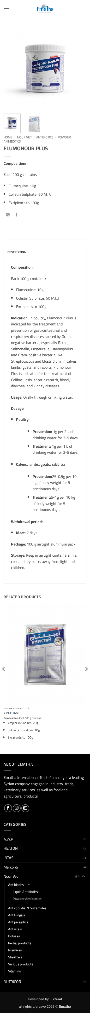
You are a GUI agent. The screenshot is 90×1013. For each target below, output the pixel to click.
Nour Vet (24, 137)
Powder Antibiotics (27, 898)
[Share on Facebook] (17, 215)
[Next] (78, 68)
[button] (6, 8)
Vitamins (14, 971)
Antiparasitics (18, 922)
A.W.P (8, 839)
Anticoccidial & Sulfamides (27, 908)
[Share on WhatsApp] (8, 215)
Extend (56, 999)
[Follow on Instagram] (17, 808)
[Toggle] (83, 876)
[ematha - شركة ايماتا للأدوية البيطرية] (45, 8)
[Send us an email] (25, 808)
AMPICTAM (11, 713)
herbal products (19, 943)
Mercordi (11, 867)
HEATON (11, 848)
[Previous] (11, 68)
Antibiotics (44, 137)
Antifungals (16, 915)
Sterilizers (15, 957)
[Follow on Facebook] (8, 808)
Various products (20, 964)
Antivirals (15, 929)
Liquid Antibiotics (25, 891)
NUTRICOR (12, 981)
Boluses (14, 936)
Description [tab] (16, 252)
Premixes (15, 950)
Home (8, 137)
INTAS (8, 857)
